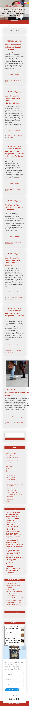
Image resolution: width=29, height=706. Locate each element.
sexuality (18, 557)
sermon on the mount (17, 555)
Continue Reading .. (14, 74)
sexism (11, 557)
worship (15, 570)
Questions (9, 471)
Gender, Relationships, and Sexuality (18, 389)
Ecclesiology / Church (12, 458)
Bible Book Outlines (11, 453)
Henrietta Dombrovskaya (10, 645)
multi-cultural (19, 546)
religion (8, 555)
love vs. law (19, 544)
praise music (9, 553)
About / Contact (10, 589)
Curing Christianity (11, 583)
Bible (7, 451)
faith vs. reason (9, 536)
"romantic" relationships (13, 512)
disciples (12, 531)
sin (7, 560)
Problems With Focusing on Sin (14, 598)
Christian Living (13, 40)
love (13, 544)
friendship (8, 537)
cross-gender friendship (12, 527)
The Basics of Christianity (14, 492)
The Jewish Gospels (10, 633)
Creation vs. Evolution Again (13, 600)
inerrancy (8, 542)
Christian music (10, 518)
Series (7, 482)
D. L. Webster (14, 5)
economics (17, 531)
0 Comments (9, 81)
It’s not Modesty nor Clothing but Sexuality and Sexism (13, 47)
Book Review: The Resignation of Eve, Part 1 (14, 315)
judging (8, 544)
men (14, 546)
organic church (13, 550)
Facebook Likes (14, 612)
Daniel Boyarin (8, 634)
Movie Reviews (11, 477)
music (7, 548)
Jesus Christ (15, 542)
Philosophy (9, 466)
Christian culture (16, 516)
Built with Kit (14, 699)
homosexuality (13, 540)
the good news (11, 564)
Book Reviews (12, 91)
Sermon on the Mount (13, 488)
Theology (8, 501)
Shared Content (10, 499)
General (8, 464)
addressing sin (12, 514)
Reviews (8, 473)
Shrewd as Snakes (12, 490)
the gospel (10, 566)
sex (7, 557)
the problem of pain (13, 568)
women (8, 570)
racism (17, 553)
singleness (13, 560)
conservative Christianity (10, 523)
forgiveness (17, 536)
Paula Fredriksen (9, 630)
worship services (10, 572)
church (17, 518)
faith (20, 534)
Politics (8, 468)
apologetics (9, 516)
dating (7, 531)
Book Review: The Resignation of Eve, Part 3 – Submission (14, 207)
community (10, 520)
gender (14, 538)
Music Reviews (11, 479)
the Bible (9, 562)
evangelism (12, 533)
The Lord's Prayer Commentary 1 (14, 591)
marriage (9, 546)
